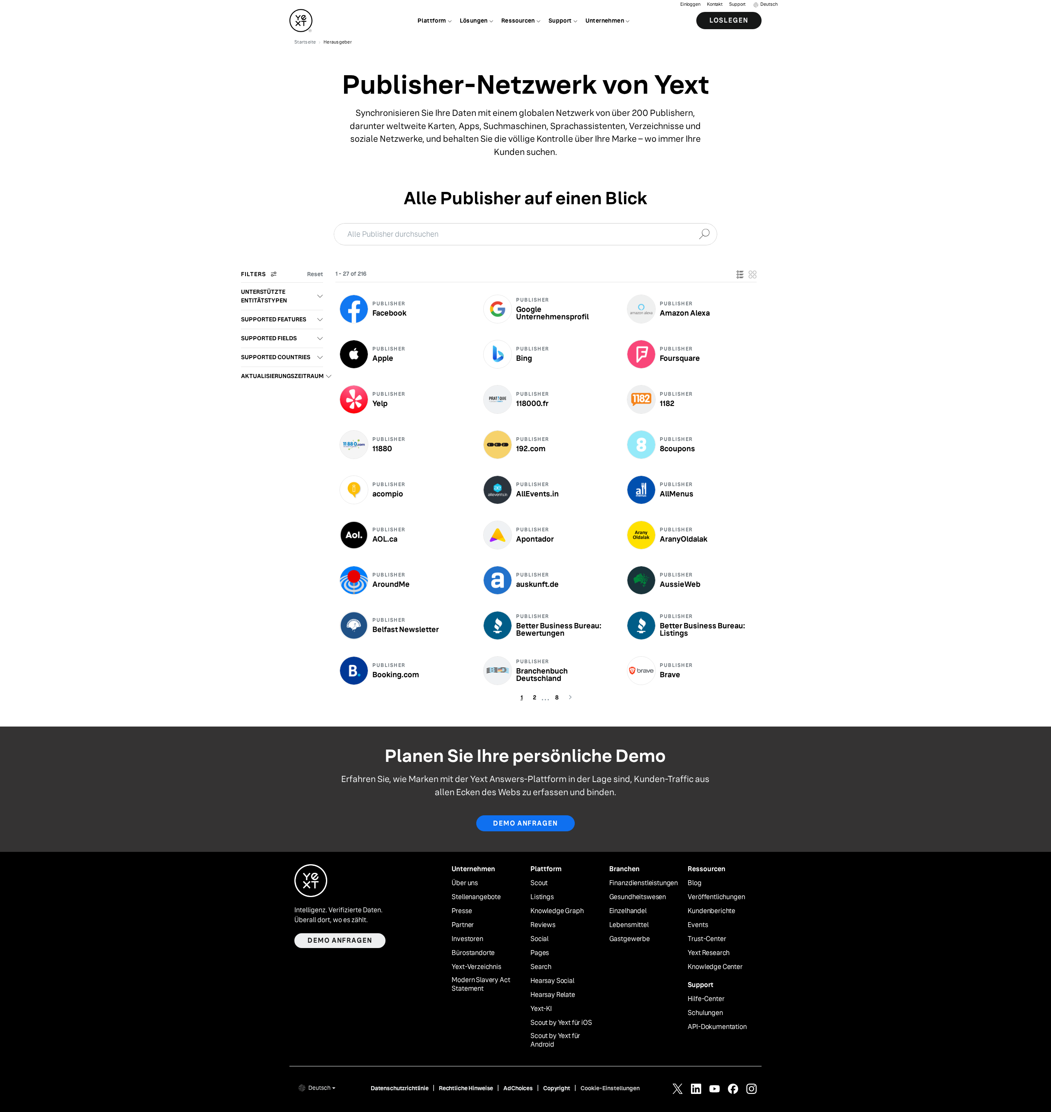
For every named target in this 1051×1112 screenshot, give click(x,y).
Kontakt (715, 4)
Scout (539, 883)
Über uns (465, 883)
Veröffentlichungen (716, 897)
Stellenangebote (476, 897)
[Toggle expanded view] (740, 274)
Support (737, 4)
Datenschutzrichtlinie (400, 1088)
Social (539, 939)
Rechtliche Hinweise (466, 1088)
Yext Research (709, 953)
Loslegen (728, 20)
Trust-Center (707, 939)
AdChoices (518, 1088)
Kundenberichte (711, 911)
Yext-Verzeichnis (476, 967)
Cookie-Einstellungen (610, 1088)
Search (540, 967)
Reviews (542, 925)
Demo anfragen (525, 823)
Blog (694, 883)
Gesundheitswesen (637, 897)
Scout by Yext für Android (555, 1040)
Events (698, 925)
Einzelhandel (628, 911)
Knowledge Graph (557, 911)
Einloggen (690, 4)
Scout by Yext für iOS (561, 1023)
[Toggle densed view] (752, 274)
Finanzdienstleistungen (643, 883)
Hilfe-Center (706, 999)
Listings (542, 897)
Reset (315, 274)
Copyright (556, 1088)
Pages (539, 953)
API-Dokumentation (717, 1027)
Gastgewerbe (629, 939)
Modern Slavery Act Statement (481, 984)
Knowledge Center (715, 967)
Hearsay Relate (552, 995)
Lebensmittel (629, 925)
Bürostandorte (473, 953)
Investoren (467, 939)
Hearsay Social (552, 981)
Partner (463, 925)
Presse (462, 911)
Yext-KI (541, 1009)
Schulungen (705, 1013)
